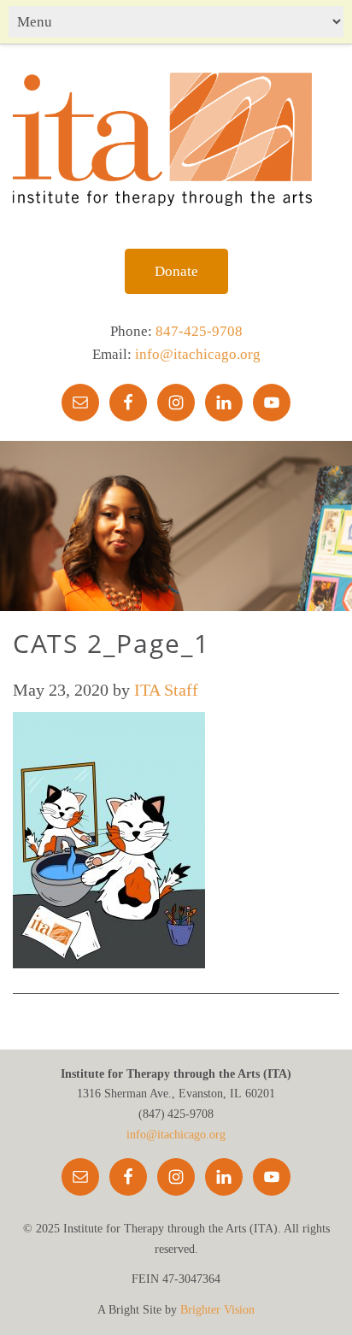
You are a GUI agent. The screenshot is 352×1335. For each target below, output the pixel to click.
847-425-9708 (199, 331)
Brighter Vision (217, 1309)
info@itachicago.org (198, 354)
